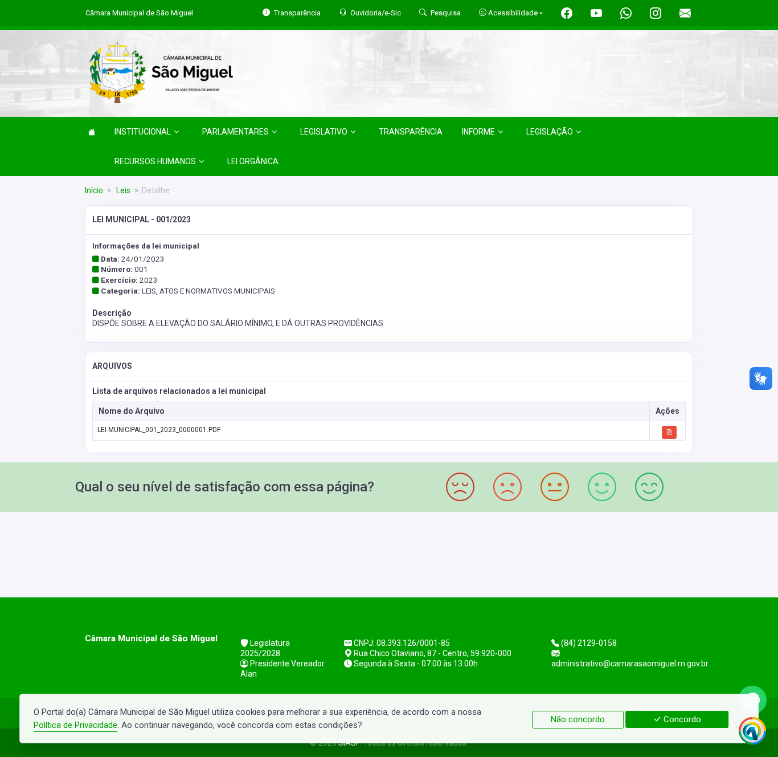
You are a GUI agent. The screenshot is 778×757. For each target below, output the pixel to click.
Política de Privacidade (75, 725)
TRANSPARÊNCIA (411, 131)
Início (94, 190)
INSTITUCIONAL (142, 131)
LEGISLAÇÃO (549, 131)
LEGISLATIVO (323, 131)
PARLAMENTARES (235, 131)
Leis (122, 190)
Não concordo (578, 719)
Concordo (681, 719)
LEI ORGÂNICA (253, 161)
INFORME (478, 131)
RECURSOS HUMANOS (155, 161)
